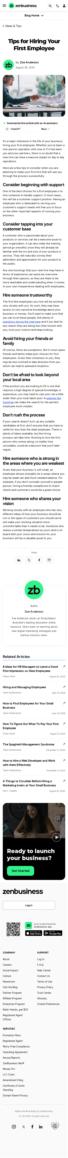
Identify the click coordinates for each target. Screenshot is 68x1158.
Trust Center (44, 993)
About (6, 959)
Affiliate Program (12, 998)
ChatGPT (16, 129)
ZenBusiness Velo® (13, 1063)
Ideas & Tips (13, 26)
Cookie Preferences (48, 1004)
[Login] (64, 6)
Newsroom (9, 982)
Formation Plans (12, 1035)
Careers (7, 965)
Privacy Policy (45, 987)
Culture (7, 976)
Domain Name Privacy (15, 1095)
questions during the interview (22, 322)
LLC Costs (8, 1074)
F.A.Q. (40, 965)
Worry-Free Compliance (16, 1046)
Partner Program (12, 993)
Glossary (42, 998)
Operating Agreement (15, 1052)
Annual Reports (11, 1058)
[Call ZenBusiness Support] (57, 6)
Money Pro (9, 1069)
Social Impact (10, 970)
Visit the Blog (10, 987)
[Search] (50, 6)
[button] (56, 837)
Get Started (20, 871)
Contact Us (43, 976)
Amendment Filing (13, 1080)
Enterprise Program (14, 1004)
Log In (29, 905)
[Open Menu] (4, 5)
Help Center (44, 970)
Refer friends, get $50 (15, 1010)
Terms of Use (44, 982)
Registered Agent (13, 1041)
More (44, 129)
